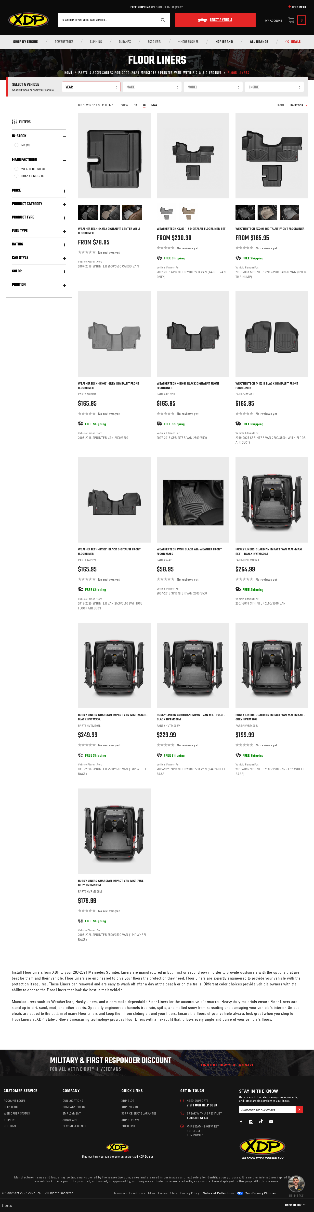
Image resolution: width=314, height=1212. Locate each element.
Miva (151, 1193)
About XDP (70, 1120)
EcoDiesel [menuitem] (154, 42)
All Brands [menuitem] (259, 42)
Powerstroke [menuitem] (64, 42)
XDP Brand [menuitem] (224, 42)
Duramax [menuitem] (125, 42)
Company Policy (74, 1107)
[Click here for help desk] (296, 1186)
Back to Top (293, 1205)
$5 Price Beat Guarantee (138, 1113)
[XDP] (28, 20)
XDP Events (129, 1107)
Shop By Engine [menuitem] (25, 42)
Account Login (14, 1101)
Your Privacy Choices (260, 1193)
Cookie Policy (167, 1193)
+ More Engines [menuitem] (188, 42)
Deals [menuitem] (296, 42)
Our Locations (73, 1101)
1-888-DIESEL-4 (197, 1118)
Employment (72, 1113)
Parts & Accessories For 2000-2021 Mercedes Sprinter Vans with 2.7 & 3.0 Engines (150, 72)
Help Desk (299, 7)
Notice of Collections (218, 1193)
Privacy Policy (189, 1193)
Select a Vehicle (221, 20)
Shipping (10, 1120)
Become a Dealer (75, 1126)
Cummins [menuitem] (96, 42)
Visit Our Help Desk (202, 1105)
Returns (10, 1126)
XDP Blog (127, 1101)
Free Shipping (140, 7)
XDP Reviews (130, 1120)
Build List (128, 1126)
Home (69, 72)
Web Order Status (17, 1113)
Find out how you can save (227, 1065)
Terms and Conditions (129, 1193)
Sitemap (7, 1205)
